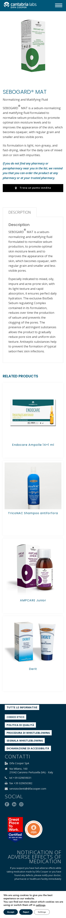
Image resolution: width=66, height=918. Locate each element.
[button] (55, 23)
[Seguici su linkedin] (14, 804)
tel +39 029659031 (20, 777)
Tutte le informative (22, 707)
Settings (42, 912)
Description (19, 212)
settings (40, 905)
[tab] (19, 212)
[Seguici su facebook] (7, 804)
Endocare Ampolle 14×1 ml (33, 445)
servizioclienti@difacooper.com (27, 788)
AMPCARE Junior (33, 600)
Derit (33, 669)
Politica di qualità (20, 725)
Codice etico (15, 717)
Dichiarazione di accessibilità (28, 748)
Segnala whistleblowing (25, 740)
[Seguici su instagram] (21, 804)
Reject (26, 912)
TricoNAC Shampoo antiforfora (33, 513)
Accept (10, 912)
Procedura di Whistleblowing (28, 732)
